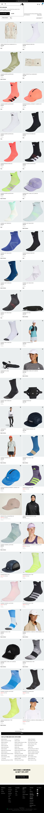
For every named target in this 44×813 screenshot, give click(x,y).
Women (16, 791)
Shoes (2, 789)
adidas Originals (4, 742)
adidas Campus (4, 752)
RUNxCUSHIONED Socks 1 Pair (28, 661)
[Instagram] (37, 791)
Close (12, 13)
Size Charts (31, 800)
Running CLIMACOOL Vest (28, 342)
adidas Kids (30, 747)
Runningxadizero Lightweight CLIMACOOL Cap (10, 487)
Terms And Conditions (29, 809)
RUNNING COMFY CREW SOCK (6, 342)
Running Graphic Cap (5, 574)
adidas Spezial (4, 755)
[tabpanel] (22, 378)
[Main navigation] (2, 4)
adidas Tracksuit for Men (6, 740)
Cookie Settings (16, 809)
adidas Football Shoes (19, 748)
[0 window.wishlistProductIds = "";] (5, 4)
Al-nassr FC (17, 739)
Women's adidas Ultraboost (33, 752)
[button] (20, 22)
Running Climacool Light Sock (7, 544)
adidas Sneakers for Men (33, 753)
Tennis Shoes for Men (5, 756)
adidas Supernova (31, 758)
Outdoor (9, 798)
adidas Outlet (17, 740)
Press (23, 796)
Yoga (9, 796)
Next (22, 733)
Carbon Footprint (25, 794)
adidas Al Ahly (17, 752)
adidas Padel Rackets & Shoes (7, 753)
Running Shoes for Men (32, 742)
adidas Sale (17, 747)
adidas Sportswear (5, 747)
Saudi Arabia (10, 809)
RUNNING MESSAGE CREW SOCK (28, 44)
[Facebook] (37, 789)
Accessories (3, 793)
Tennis (9, 800)
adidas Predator (18, 758)
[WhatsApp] (37, 795)
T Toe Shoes (3, 758)
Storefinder (31, 803)
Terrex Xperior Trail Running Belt (30, 74)
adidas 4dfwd (30, 755)
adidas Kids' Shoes (32, 740)
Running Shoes (31, 745)
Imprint (35, 809)
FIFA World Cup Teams (19, 760)
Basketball (10, 793)
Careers (24, 792)
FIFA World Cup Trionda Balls (20, 756)
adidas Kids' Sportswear (6, 750)
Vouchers (31, 798)
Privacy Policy (22, 809)
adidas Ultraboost (31, 739)
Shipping (31, 791)
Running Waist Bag (26, 312)
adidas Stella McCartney (33, 750)
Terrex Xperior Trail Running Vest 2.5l (9, 44)
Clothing (2, 791)
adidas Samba (4, 739)
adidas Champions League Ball (21, 755)
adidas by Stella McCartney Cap (7, 516)
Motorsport (10, 789)
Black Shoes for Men (32, 760)
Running (9, 791)
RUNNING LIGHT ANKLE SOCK (28, 223)
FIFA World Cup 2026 (19, 753)
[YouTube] (37, 793)
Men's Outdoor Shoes (32, 756)
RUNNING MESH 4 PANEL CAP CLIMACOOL (30, 193)
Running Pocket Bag (27, 400)
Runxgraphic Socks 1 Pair (28, 457)
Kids (16, 793)
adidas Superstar (4, 745)
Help (30, 789)
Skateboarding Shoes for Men (7, 760)
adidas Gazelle (4, 748)
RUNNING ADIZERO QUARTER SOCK (7, 74)
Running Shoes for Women (33, 748)
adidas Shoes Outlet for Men (20, 750)
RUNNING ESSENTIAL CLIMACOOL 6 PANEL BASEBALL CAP (33, 720)
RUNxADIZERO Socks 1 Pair (28, 487)
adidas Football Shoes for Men (21, 742)
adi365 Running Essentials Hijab (29, 516)
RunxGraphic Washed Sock (28, 691)
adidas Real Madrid (18, 745)
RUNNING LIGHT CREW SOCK (6, 223)
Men (16, 789)
